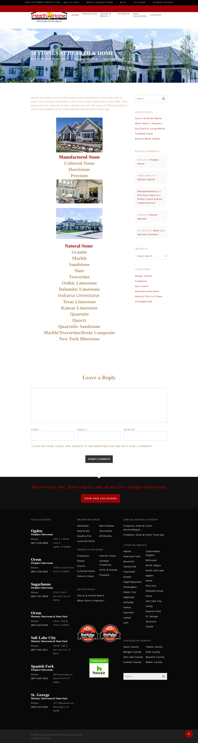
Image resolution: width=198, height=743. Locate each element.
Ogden (149, 575)
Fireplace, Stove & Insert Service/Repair (137, 527)
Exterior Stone (85, 576)
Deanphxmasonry (147, 191)
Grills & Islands (108, 569)
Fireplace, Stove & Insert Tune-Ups (143, 534)
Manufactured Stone (79, 157)
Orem (149, 580)
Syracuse (151, 621)
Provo (149, 595)
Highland (128, 597)
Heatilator (83, 525)
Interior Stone (107, 555)
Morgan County (132, 651)
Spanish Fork (153, 611)
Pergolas (104, 574)
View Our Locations (100, 498)
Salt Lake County (133, 657)
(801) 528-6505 (39, 571)
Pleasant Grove (154, 590)
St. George (152, 616)
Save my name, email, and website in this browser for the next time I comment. (93, 446)
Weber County (154, 662)
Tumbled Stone (144, 133)
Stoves (81, 560)
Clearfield (129, 571)
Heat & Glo (83, 530)
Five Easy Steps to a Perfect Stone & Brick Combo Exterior (149, 199)
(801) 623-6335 (39, 625)
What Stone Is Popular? (148, 123)
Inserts (81, 565)
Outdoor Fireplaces (105, 562)
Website (129, 429)
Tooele (149, 626)
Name (36, 429)
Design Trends (143, 276)
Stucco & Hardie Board (148, 118)
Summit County (132, 662)
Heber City (129, 592)
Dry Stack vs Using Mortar (150, 128)
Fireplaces (141, 281)
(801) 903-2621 (39, 649)
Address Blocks (146, 179)
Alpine (127, 551)
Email (82, 429)
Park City (151, 585)
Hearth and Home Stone (51, 59)
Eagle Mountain (132, 581)
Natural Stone (79, 245)
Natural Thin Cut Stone (148, 296)
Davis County (131, 646)
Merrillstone (106, 525)
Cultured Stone (86, 541)
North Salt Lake (155, 570)
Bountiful (128, 561)
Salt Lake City (153, 601)
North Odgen (153, 565)
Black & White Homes (147, 138)
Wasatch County (155, 657)
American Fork (131, 556)
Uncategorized (113, 59)
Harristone (105, 530)
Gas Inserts (141, 286)
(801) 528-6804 (39, 542)
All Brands (105, 535)
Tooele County (154, 646)
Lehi (125, 622)
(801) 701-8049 (39, 596)
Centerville (129, 566)
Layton (127, 617)
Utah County (153, 651)
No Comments (155, 56)
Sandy (149, 606)
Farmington (130, 586)
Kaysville (128, 612)
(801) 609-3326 (39, 678)
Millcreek (151, 560)
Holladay (128, 602)
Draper (127, 576)
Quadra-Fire (84, 535)
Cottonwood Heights (153, 553)
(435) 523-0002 (39, 706)
